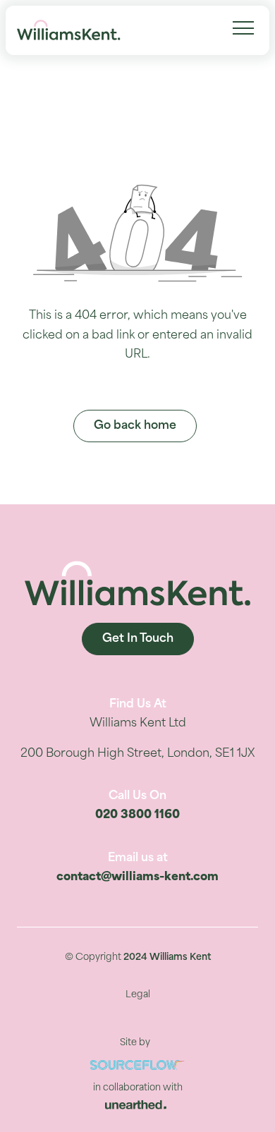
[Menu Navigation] (243, 28)
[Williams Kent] (69, 30)
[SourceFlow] (137, 1065)
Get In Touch (137, 639)
